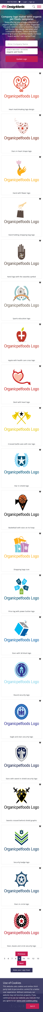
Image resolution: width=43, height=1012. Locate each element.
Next (21, 963)
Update (21, 59)
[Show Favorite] (19, 2)
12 (33, 958)
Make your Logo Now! (21, 970)
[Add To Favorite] (40, 73)
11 (28, 958)
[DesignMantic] (13, 6)
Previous (21, 954)
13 (38, 958)
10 (24, 958)
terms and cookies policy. (27, 1001)
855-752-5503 (12, 2)
